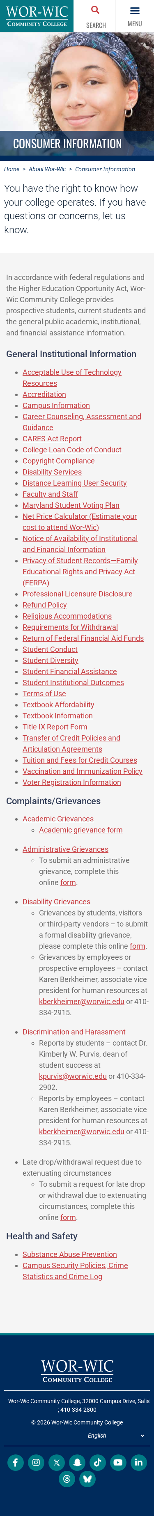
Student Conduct (50, 649)
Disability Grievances (56, 901)
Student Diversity (50, 660)
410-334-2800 (78, 1409)
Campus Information (56, 405)
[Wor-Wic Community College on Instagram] (36, 1462)
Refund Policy (45, 605)
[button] (96, 11)
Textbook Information (58, 715)
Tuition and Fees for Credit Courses (80, 760)
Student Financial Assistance (70, 671)
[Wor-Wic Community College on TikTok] (98, 1462)
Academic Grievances (58, 818)
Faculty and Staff (50, 494)
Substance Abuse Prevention (70, 1254)
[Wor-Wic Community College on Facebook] (15, 1462)
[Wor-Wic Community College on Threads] (67, 1479)
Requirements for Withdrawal (70, 627)
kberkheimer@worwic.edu (81, 1001)
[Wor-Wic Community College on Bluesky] (87, 1479)
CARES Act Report (52, 438)
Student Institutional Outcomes (73, 682)
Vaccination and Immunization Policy (83, 771)
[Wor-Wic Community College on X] (56, 1462)
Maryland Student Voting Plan (71, 505)
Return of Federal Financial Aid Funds (83, 638)
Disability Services (52, 472)
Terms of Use (44, 693)
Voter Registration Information (72, 782)
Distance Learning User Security (75, 483)
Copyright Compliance (59, 460)
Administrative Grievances (65, 849)
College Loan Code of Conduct (72, 449)
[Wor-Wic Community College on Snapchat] (77, 1462)
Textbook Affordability (58, 704)
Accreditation (44, 394)
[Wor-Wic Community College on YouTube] (118, 1462)
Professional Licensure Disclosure (78, 593)
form (68, 882)
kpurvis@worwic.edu (73, 1076)
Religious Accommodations (67, 616)
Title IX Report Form (55, 726)
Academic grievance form (81, 830)
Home (11, 169)
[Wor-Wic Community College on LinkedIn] (139, 1462)
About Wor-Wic (47, 169)
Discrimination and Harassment (74, 1031)
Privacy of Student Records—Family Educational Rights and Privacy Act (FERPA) (80, 571)
